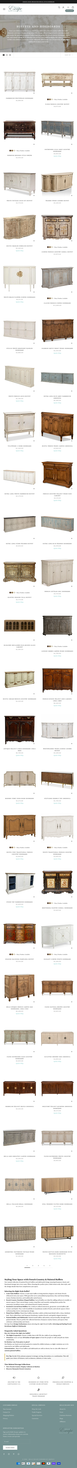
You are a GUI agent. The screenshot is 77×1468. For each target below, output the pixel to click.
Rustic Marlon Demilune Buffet (20, 246)
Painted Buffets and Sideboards (17, 1317)
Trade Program (36, 1412)
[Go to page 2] (50, 1265)
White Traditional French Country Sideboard (57, 853)
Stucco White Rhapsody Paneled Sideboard (19, 349)
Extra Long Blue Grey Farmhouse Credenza (57, 397)
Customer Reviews (65, 1415)
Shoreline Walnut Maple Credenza (19, 1106)
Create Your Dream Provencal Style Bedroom (38, 1)
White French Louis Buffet (20, 396)
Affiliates (69, 10)
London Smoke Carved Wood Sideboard (57, 651)
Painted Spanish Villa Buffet (19, 597)
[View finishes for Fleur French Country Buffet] (57, 99)
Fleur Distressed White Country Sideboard (57, 1157)
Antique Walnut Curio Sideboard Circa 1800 (20, 749)
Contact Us (6, 1412)
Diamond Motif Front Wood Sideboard (57, 348)
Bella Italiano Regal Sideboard (20, 1204)
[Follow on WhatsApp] (19, 1454)
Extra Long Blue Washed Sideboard (57, 543)
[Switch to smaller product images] (7, 55)
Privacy (5, 1418)
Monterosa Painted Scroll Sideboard (57, 908)
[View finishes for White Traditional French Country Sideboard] (57, 847)
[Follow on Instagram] (9, 1454)
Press (61, 1412)
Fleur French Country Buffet (57, 104)
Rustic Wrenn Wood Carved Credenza (57, 446)
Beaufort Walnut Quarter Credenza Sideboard (57, 1107)
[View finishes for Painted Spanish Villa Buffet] (19, 592)
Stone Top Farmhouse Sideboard (19, 902)
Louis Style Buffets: (12, 1293)
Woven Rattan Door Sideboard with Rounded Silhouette (57, 1252)
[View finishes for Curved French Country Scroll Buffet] (57, 247)
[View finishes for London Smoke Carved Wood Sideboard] (57, 646)
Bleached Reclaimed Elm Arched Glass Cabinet (19, 646)
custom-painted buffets (12, 1350)
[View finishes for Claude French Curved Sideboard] (57, 298)
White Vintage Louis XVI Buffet (19, 200)
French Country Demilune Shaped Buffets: (20, 1300)
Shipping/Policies (8, 1415)
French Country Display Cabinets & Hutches (25, 1367)
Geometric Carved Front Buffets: (17, 1306)
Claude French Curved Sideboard (57, 303)
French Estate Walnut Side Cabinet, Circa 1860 (57, 700)
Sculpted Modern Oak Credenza (57, 1056)
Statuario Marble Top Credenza (57, 798)
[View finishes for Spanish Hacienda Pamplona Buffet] (19, 954)
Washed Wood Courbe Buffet (57, 200)
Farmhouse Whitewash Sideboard (19, 98)
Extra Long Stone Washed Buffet (19, 543)
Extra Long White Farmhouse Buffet (20, 494)
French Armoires (25, 1369)
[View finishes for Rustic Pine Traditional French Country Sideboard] (19, 847)
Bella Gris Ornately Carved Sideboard (19, 1156)
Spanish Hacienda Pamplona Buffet (19, 959)
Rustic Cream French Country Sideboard (19, 699)
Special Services (37, 1415)
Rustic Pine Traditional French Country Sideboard (20, 853)
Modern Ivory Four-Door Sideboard (19, 798)
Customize (35, 1418)
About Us (62, 1409)
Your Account (7, 1409)
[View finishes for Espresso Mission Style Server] (19, 150)
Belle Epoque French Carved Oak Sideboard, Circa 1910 (19, 1008)
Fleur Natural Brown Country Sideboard (57, 1008)
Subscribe (10, 1447)
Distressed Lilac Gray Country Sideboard (57, 150)
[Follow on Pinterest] (14, 1454)
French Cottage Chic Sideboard (57, 591)
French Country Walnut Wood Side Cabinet (57, 494)
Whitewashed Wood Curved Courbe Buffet (57, 749)
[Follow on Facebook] (4, 1454)
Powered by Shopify (47, 1459)
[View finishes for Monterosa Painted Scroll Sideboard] (57, 903)
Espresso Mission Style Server (19, 155)
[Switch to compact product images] (10, 55)
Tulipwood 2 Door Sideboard (19, 446)
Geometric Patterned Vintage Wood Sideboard (19, 1252)
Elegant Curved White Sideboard (57, 959)
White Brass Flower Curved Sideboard (19, 297)
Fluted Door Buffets (12, 1313)
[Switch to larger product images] (4, 55)
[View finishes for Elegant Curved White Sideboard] (57, 954)
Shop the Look (36, 1409)
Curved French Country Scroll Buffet (57, 252)
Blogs (61, 1418)
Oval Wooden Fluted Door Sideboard (57, 1204)
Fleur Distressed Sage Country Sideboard (19, 1057)
